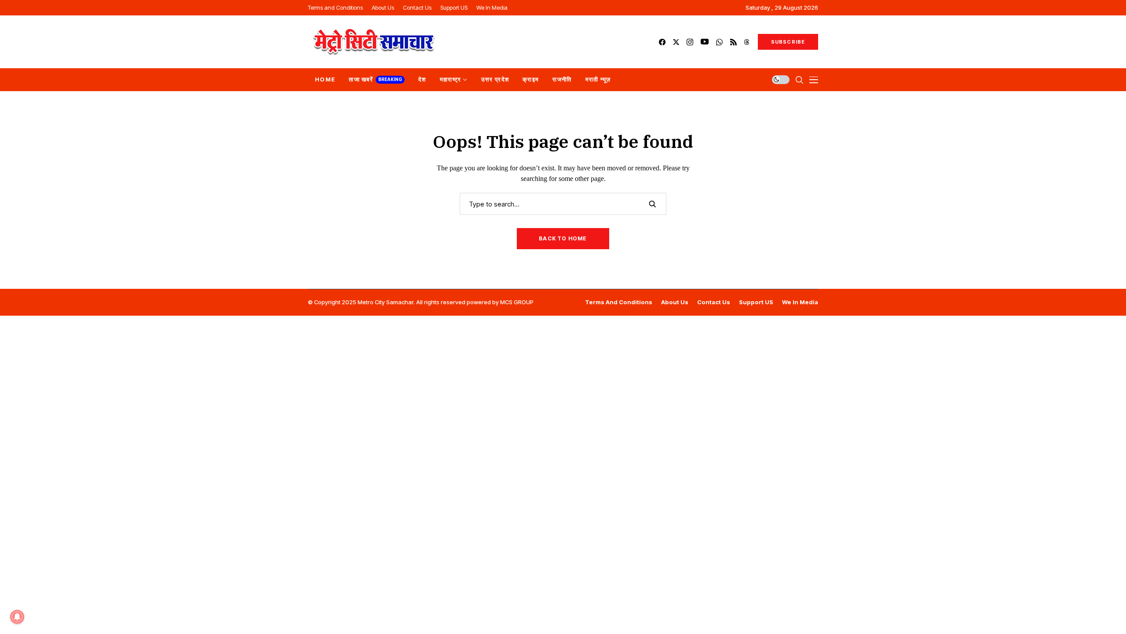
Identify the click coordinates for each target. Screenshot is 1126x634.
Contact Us (713, 302)
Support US (756, 302)
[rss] (733, 42)
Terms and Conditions (618, 302)
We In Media (800, 302)
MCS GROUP (517, 302)
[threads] (746, 42)
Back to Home (563, 238)
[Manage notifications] (17, 617)
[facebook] (662, 42)
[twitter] (676, 42)
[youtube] (705, 42)
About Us (674, 302)
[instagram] (690, 42)
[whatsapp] (719, 42)
